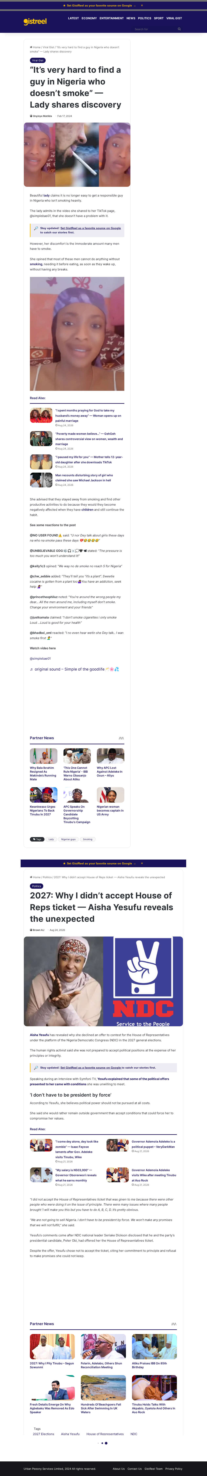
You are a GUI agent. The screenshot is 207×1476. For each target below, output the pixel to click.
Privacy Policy (173, 1468)
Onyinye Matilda (42, 115)
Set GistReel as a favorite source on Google (90, 228)
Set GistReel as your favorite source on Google (99, 5)
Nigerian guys (68, 839)
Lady (51, 839)
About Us (119, 1468)
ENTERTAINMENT (112, 18)
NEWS (131, 18)
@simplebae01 (40, 658)
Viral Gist (48, 47)
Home (36, 47)
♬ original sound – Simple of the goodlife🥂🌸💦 (74, 669)
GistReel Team (154, 1468)
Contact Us (135, 1468)
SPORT (159, 18)
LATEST (73, 18)
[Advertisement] (77, 707)
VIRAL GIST (174, 18)
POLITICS (144, 18)
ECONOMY (89, 18)
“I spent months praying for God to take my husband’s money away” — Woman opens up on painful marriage (88, 415)
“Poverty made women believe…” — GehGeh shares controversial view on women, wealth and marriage (89, 439)
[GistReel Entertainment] (35, 22)
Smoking (87, 839)
